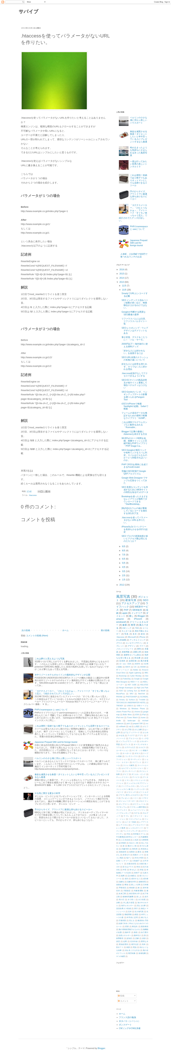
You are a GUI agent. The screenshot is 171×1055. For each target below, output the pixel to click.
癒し (131, 616)
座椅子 (137, 873)
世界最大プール (139, 834)
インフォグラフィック (127, 741)
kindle (118, 721)
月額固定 (127, 891)
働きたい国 (132, 846)
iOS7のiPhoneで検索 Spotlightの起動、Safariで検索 (135, 406)
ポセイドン (143, 801)
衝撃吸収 (119, 938)
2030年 (137, 664)
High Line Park (142, 688)
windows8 (121, 622)
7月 (124, 555)
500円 (127, 667)
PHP (126, 610)
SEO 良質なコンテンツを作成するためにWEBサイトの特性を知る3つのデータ (135, 489)
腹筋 (136, 932)
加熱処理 (122, 852)
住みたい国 (133, 843)
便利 (139, 649)
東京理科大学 (134, 894)
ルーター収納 (130, 822)
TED (137, 628)
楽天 (146, 897)
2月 (124, 575)
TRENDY (119, 706)
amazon (120, 619)
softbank (122, 726)
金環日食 (133, 661)
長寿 (144, 944)
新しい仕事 (135, 885)
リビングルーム (135, 819)
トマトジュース (139, 780)
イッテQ (144, 738)
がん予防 (128, 730)
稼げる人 (144, 917)
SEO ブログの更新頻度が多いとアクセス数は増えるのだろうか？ (135, 538)
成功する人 (135, 879)
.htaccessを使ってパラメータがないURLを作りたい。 (135, 520)
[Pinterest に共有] (49, 491)
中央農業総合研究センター (127, 837)
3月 (124, 571)
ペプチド (144, 798)
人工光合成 (125, 840)
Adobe (135, 670)
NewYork (141, 694)
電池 (134, 947)
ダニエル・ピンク (138, 774)
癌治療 (137, 658)
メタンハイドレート (124, 649)
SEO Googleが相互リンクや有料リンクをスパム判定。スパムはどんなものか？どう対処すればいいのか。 (134, 455)
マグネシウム (121, 807)
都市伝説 (135, 944)
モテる (137, 813)
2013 (122, 282)
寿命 (138, 867)
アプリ (140, 736)
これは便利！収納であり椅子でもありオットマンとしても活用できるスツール (72, 726)
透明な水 (144, 941)
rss (147, 724)
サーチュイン (136, 759)
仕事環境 (144, 840)
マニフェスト (121, 810)
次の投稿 (26, 630)
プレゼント (125, 798)
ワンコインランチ (130, 831)
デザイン (132, 646)
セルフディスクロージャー (132, 768)
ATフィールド (122, 670)
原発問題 (126, 652)
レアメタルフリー (138, 825)
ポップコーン (124, 804)
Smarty (122, 700)
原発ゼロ (126, 855)
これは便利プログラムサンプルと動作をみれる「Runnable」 (134, 424)
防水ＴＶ (119, 947)
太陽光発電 (131, 864)
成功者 (145, 879)
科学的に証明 (132, 917)
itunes (143, 718)
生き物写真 (139, 912)
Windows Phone (138, 709)
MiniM (143, 691)
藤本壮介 (137, 935)
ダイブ (125, 774)
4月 (124, 567)
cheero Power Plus (123, 712)
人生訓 (135, 840)
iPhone (142, 637)
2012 (122, 585)
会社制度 (122, 843)
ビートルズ (143, 792)
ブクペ (142, 646)
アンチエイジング (137, 640)
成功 (126, 879)
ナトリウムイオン (128, 786)
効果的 (132, 852)
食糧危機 (142, 953)
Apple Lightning (135, 673)
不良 (128, 834)
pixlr (128, 724)
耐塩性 (135, 926)
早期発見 (122, 888)
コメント (124, 1001)
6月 (124, 559)
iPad (144, 715)
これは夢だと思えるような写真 (50, 658)
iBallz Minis (127, 715)
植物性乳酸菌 (128, 897)
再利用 (135, 849)
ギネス (137, 753)
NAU (131, 694)
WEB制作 (137, 610)
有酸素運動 (138, 891)
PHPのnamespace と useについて (51, 710)
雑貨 (128, 947)
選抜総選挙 (123, 944)
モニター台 (126, 631)
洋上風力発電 (128, 903)
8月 (124, 550)
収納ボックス (138, 855)
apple (125, 613)
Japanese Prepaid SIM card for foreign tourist (56, 742)
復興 (123, 876)
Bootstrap (123, 676)
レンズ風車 (120, 828)
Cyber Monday (136, 676)
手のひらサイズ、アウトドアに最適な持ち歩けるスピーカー (63, 809)
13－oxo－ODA (125, 664)
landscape (131, 721)
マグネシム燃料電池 (138, 807)
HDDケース (135, 682)
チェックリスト (122, 777)
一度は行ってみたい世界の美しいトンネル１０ (138, 164)
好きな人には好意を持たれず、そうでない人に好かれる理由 (134, 366)
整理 (133, 625)
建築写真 (130, 600)
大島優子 (136, 861)
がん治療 (138, 730)
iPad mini (120, 718)
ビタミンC (131, 792)
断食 (126, 885)
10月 (124, 290)
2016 (122, 269)
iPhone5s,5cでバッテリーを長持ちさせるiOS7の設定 (135, 529)
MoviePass (120, 694)
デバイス (136, 777)
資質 (118, 941)
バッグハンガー (139, 789)
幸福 (141, 870)
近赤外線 (134, 941)
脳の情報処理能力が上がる (129, 929)
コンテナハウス (131, 756)
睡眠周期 (128, 914)
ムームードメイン (138, 810)
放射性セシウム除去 (132, 655)
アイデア (131, 736)
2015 (122, 274)
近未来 (122, 661)
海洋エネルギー (127, 906)
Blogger (141, 616)
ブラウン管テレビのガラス (129, 795)
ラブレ (126, 816)
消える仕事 (141, 906)
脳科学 (128, 932)
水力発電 (142, 900)
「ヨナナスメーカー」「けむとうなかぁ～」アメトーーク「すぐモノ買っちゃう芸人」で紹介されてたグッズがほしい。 (133, 213)
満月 (136, 908)
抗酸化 (121, 882)
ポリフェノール (139, 804)
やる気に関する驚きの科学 (47, 793)
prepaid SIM (138, 724)
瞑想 (136, 914)
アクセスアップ (130, 603)
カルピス (142, 747)
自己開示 (144, 932)
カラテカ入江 (130, 747)
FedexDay (127, 679)
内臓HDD (125, 849)
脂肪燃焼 (144, 926)
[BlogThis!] (41, 491)
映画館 (132, 888)
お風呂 (137, 726)
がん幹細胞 (121, 640)
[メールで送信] (39, 491)
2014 (122, 278)
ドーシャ (119, 783)
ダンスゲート (125, 1025)
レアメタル (123, 825)
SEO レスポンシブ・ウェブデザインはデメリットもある (135, 330)
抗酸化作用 (131, 882)
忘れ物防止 (132, 876)
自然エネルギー (125, 935)
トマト (127, 780)
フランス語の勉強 (127, 1017)
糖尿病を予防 (143, 920)
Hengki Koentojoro (126, 688)
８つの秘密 (120, 956)
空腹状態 (122, 920)
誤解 (137, 938)
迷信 (143, 634)
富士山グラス (128, 867)
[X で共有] (44, 491)
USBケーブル (142, 706)
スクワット (136, 762)
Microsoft (132, 637)
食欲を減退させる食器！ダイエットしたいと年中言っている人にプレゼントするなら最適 (138, 136)
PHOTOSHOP (131, 697)
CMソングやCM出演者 (130, 1028)
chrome (137, 712)
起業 (125, 941)
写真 (126, 634)
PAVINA (119, 697)
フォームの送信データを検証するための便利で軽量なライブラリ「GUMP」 (134, 415)
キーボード (127, 753)
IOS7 (121, 691)
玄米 (130, 912)
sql (130, 726)
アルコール (133, 738)
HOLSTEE (144, 685)
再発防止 (144, 849)
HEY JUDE (132, 685)
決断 (118, 903)
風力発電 (144, 661)
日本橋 (145, 885)
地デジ (128, 858)
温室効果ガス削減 (123, 908)
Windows (123, 709)
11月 (124, 286)
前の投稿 (105, 630)
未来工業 (122, 894)
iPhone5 (138, 619)
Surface (132, 700)
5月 (124, 563)
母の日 (121, 900)
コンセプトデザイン (134, 643)
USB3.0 (130, 706)
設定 (146, 658)
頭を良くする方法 (132, 950)
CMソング (126, 628)
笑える (132, 920)
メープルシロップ (123, 813)
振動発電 (142, 882)
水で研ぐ (131, 900)
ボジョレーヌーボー (127, 801)
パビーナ (120, 792)
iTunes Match (132, 718)
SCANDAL (144, 697)
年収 (125, 870)
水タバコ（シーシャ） (129, 1021)
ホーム (65, 630)
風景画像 (131, 953)
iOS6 (137, 715)
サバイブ (28, 11)
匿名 (139, 852)
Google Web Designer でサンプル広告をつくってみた (134, 480)
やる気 (121, 736)
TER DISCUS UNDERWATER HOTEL (131, 703)
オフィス (127, 744)
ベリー (135, 798)
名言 (135, 634)
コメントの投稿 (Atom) (37, 635)
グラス (119, 643)
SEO (145, 600)
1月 (124, 579)
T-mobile (142, 700)
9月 (124, 546)
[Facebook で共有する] (46, 491)
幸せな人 (133, 870)
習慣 (127, 926)
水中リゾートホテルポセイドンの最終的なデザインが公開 (62, 675)
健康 (124, 625)
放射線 (118, 885)
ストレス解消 (128, 765)
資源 (144, 938)
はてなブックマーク (131, 732)
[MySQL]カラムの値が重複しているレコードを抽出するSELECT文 (134, 510)
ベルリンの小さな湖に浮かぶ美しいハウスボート (58, 758)
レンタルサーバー (136, 828)
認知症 (129, 938)
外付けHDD (139, 858)
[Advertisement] (65, 606)
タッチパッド (130, 771)
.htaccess (33, 495)
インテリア (136, 613)
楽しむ (139, 897)
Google (137, 679)
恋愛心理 (137, 652)
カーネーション (122, 750)
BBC (146, 673)
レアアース (143, 822)
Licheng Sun (132, 691)
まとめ (145, 732)
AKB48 (143, 667)
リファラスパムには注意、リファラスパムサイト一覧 (134, 321)
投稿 (122, 996)
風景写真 (123, 596)
